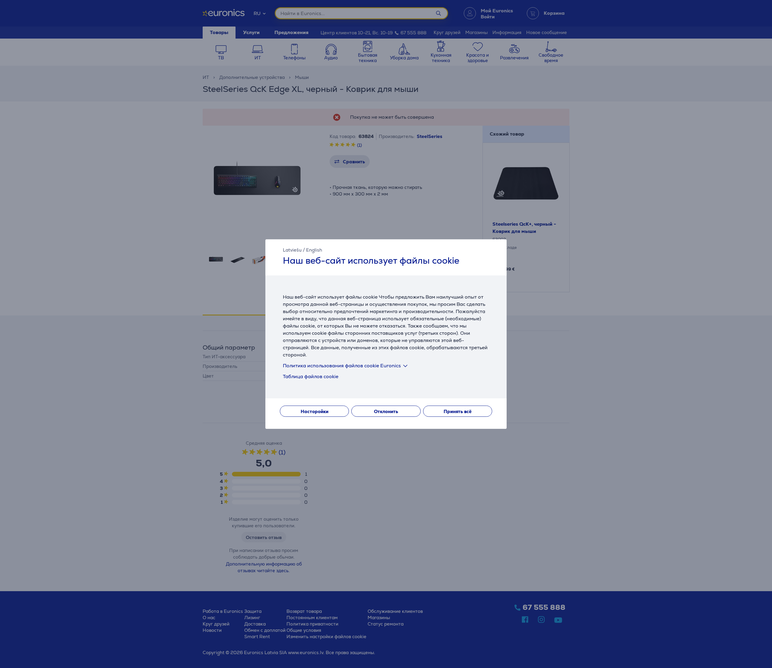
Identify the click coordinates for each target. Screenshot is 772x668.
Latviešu (292, 250)
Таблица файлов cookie (310, 376)
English (314, 250)
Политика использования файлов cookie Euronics (342, 365)
